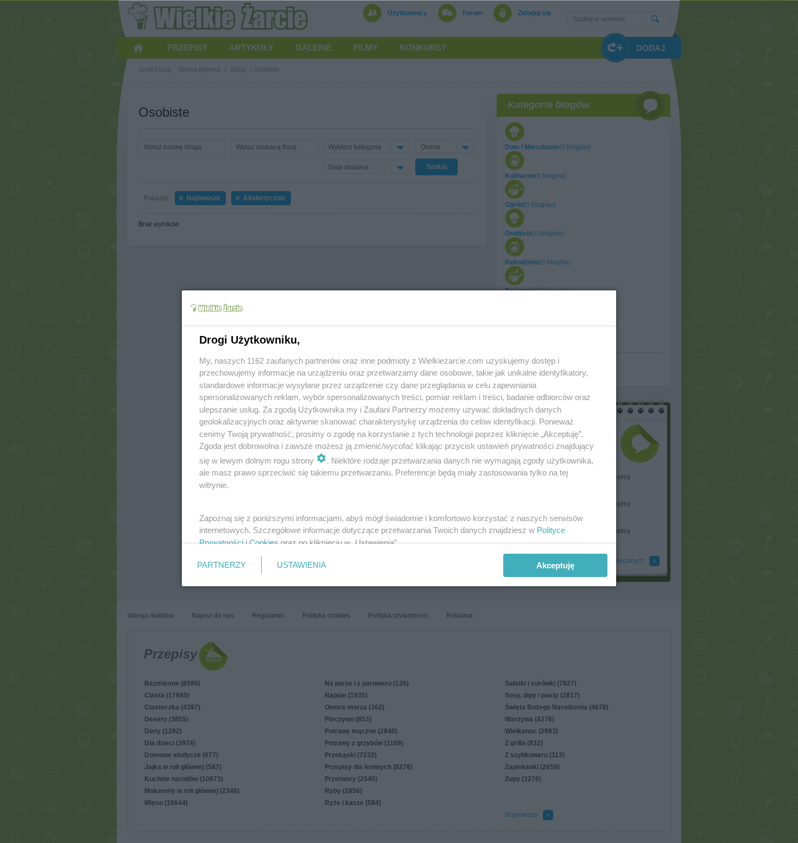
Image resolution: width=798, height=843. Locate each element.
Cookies (263, 542)
